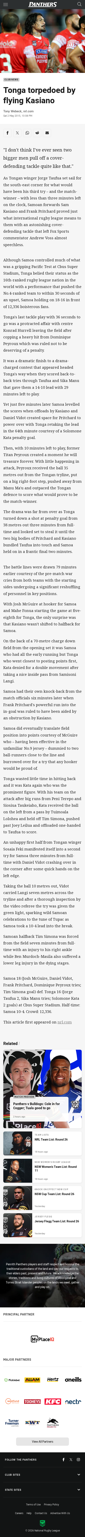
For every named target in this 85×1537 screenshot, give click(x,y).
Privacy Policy (51, 1504)
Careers (19, 1513)
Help (29, 1513)
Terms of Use (33, 1504)
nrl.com (65, 1022)
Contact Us (41, 1513)
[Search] (79, 4)
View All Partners (42, 1441)
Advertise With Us (60, 1513)
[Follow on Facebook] (63, 1459)
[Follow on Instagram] (78, 1459)
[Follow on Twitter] (71, 1459)
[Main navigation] (5, 4)
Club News (11, 79)
